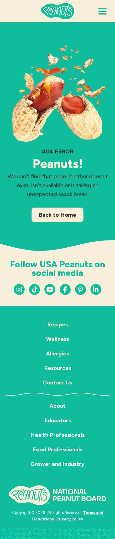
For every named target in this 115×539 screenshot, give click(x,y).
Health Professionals (57, 435)
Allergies (57, 353)
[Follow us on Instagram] (19, 289)
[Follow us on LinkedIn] (80, 289)
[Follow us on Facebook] (65, 289)
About (57, 406)
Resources (57, 368)
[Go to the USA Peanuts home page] (57, 10)
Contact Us (57, 382)
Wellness (57, 339)
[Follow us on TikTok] (34, 289)
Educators (57, 420)
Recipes (57, 324)
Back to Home (57, 214)
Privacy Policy (69, 519)
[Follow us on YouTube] (49, 289)
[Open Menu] (102, 11)
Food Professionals (57, 449)
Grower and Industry (57, 464)
